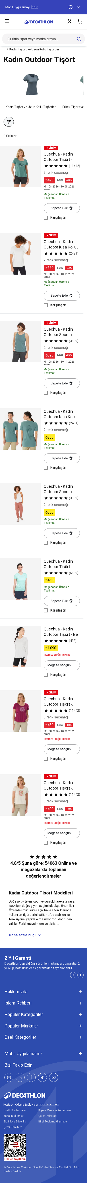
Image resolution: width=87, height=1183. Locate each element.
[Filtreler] (9, 122)
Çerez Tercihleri (13, 1127)
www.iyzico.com (49, 1104)
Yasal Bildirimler (13, 1116)
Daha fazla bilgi (22, 935)
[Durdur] (71, 7)
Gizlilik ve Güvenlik (15, 1121)
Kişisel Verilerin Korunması (54, 1110)
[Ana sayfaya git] (39, 22)
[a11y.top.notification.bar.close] (79, 7)
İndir (34, 7)
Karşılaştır (58, 217)
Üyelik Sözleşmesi (15, 1110)
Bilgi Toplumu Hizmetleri (53, 1121)
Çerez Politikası (47, 1116)
